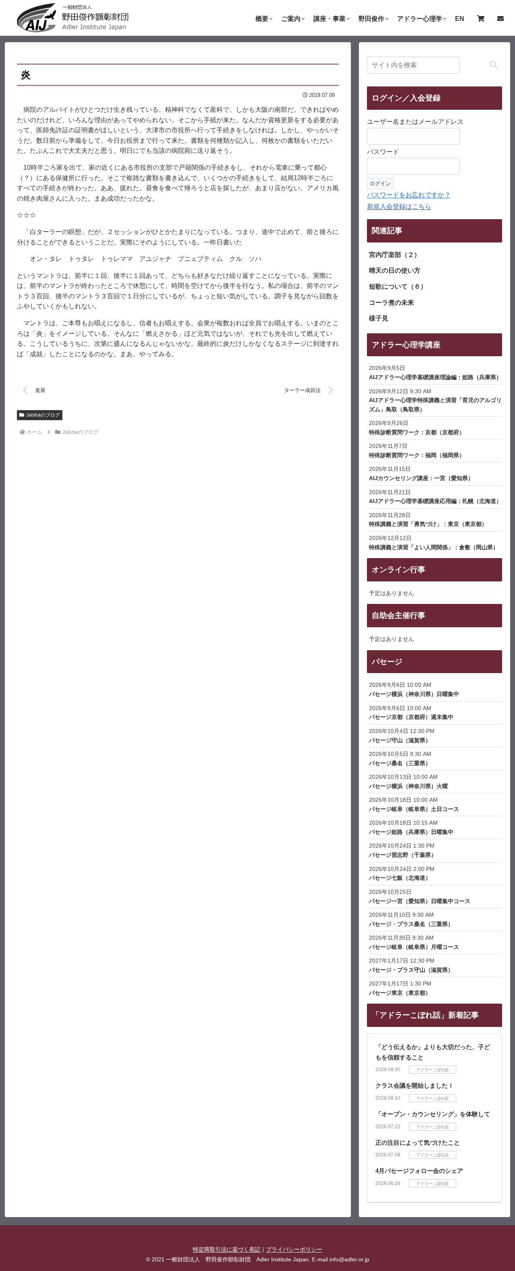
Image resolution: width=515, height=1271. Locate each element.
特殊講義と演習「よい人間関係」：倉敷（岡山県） (434, 547)
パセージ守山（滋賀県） (400, 740)
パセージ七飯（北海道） (400, 878)
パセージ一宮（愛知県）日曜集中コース (419, 901)
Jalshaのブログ (43, 415)
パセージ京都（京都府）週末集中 (411, 717)
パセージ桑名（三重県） (400, 763)
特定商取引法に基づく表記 (226, 1249)
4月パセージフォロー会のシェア (419, 1170)
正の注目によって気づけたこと (417, 1142)
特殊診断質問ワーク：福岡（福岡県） (417, 455)
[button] (493, 65)
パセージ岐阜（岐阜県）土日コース (414, 809)
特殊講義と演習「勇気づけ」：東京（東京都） (428, 524)
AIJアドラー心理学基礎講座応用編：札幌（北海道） (435, 501)
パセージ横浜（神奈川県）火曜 (408, 786)
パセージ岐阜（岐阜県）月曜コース (414, 947)
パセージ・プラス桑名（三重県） (411, 924)
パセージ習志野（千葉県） (403, 855)
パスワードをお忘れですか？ (409, 194)
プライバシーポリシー (294, 1249)
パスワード (383, 151)
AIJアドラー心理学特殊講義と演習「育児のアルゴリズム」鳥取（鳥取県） (435, 404)
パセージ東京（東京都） (400, 993)
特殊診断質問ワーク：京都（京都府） (417, 432)
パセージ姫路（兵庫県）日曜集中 (411, 832)
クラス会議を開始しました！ (414, 1085)
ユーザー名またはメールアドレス (415, 121)
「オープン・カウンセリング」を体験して (432, 1114)
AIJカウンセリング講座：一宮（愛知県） (421, 478)
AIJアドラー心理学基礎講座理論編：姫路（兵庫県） (435, 377)
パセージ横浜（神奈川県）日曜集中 (414, 694)
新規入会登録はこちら (399, 206)
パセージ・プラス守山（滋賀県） (411, 970)
